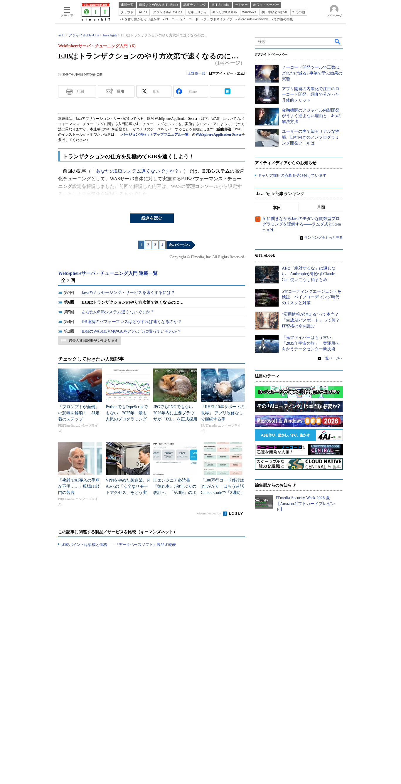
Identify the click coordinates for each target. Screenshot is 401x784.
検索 (337, 41)
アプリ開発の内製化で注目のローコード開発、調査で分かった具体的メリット (310, 94)
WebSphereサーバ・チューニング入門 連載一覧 (108, 273)
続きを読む (151, 218)
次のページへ (179, 245)
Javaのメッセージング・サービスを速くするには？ (128, 292)
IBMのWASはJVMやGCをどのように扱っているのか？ (131, 331)
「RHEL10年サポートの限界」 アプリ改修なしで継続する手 (223, 413)
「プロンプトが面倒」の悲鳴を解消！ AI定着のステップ (79, 413)
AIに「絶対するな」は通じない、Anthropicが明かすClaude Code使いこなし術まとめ (309, 274)
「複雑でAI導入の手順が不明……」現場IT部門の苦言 (79, 486)
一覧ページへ (332, 358)
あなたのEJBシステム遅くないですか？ (137, 171)
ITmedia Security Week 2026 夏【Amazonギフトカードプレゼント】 (305, 504)
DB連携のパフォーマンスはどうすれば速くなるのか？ (132, 321)
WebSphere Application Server (219, 134)
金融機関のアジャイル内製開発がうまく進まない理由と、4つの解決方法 (311, 116)
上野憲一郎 (196, 73)
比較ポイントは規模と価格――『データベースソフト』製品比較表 (118, 544)
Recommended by (209, 513)
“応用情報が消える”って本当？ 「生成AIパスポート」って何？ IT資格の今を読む (313, 320)
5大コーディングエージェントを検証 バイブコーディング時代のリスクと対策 (311, 297)
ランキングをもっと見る (323, 237)
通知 (120, 91)
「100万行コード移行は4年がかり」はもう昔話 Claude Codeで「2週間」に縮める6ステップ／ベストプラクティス (224, 492)
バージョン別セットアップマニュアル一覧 (155, 134)
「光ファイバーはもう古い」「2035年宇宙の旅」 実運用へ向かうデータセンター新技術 (310, 343)
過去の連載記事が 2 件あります (93, 341)
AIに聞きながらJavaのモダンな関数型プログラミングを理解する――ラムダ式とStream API (301, 224)
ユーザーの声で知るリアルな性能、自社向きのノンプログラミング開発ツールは (310, 137)
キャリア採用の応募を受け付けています (292, 175)
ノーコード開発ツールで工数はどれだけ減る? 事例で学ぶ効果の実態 (312, 73)
